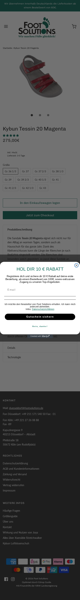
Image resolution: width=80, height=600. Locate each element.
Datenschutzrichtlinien (43, 309)
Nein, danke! (40, 326)
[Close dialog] (77, 265)
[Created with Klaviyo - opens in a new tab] (40, 336)
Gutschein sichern (40, 316)
